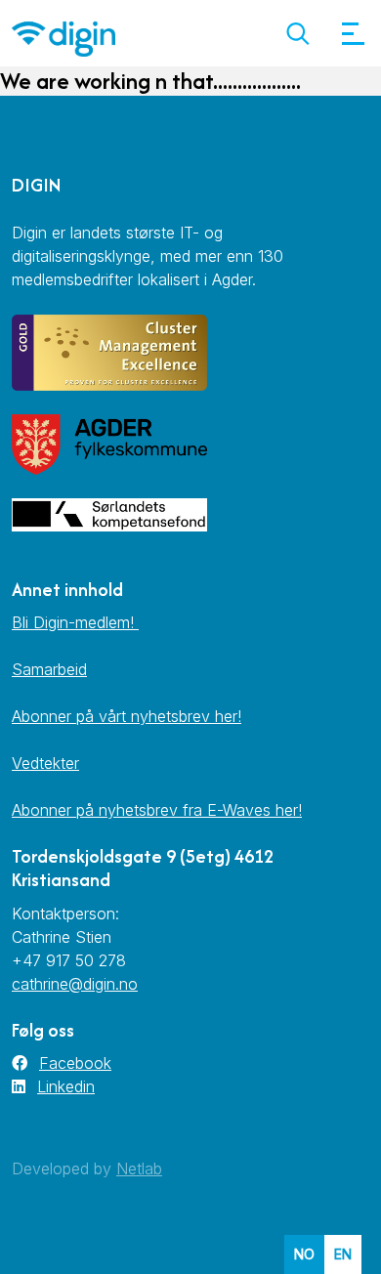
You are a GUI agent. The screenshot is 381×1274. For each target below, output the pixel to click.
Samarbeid (49, 669)
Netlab (139, 1168)
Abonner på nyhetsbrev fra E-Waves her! (157, 810)
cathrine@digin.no (75, 984)
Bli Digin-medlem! (75, 622)
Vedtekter (45, 763)
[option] (342, 1254)
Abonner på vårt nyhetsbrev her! (126, 716)
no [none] (304, 1254)
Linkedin (66, 1086)
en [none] (343, 1254)
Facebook (75, 1063)
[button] (297, 34)
